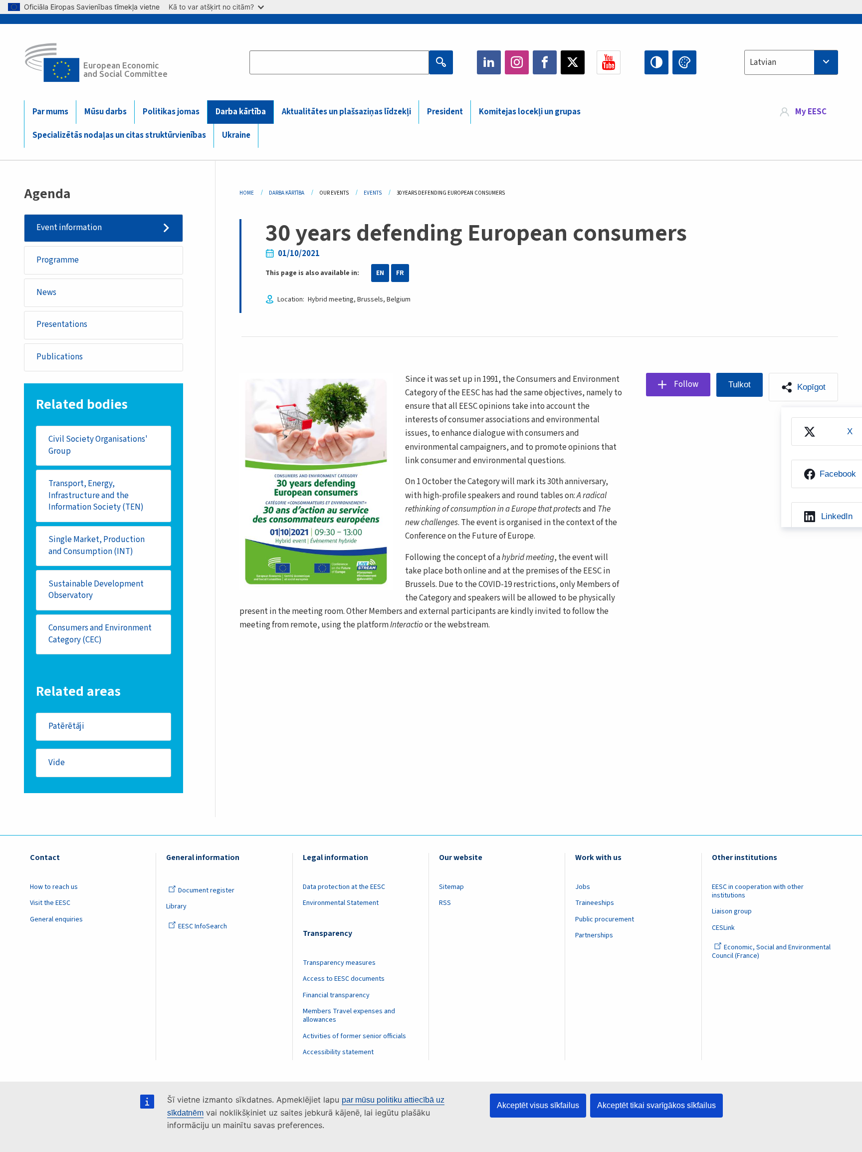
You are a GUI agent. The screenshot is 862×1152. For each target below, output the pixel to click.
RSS (445, 903)
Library (176, 906)
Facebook (545, 62)
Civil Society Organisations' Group (98, 445)
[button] (803, 387)
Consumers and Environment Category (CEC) (100, 634)
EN (380, 273)
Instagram (517, 62)
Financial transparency (336, 995)
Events (373, 193)
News (46, 292)
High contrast (656, 62)
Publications (59, 357)
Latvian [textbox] (763, 62)
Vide (56, 763)
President (445, 112)
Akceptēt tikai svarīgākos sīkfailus (656, 1105)
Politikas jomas (171, 112)
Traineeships (594, 903)
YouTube (609, 62)
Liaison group (732, 911)
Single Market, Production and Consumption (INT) (96, 546)
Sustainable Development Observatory (96, 590)
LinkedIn (489, 62)
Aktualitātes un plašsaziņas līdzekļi (346, 112)
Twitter (573, 62)
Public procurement (604, 919)
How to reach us (54, 887)
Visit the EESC (50, 903)
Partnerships (594, 935)
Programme (57, 260)
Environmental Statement (341, 903)
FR (400, 273)
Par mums (50, 112)
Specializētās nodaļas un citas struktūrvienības (119, 135)
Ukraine (236, 135)
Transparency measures (339, 963)
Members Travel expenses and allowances (349, 1015)
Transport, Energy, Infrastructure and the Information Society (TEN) (96, 496)
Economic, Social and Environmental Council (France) (771, 951)
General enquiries (56, 919)
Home (246, 193)
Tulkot (739, 384)
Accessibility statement (338, 1052)
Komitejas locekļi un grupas (530, 112)
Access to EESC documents (344, 979)
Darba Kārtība (286, 193)
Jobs (582, 887)
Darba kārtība (241, 112)
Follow (686, 384)
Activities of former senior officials (354, 1036)
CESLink (723, 928)
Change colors (684, 62)
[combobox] (791, 62)
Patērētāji (66, 726)
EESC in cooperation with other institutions (758, 891)
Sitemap (451, 887)
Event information (69, 228)
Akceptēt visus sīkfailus (538, 1105)
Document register (206, 890)
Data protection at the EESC (344, 887)
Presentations (61, 324)
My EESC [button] (811, 112)
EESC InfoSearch (202, 926)
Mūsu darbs (105, 112)
